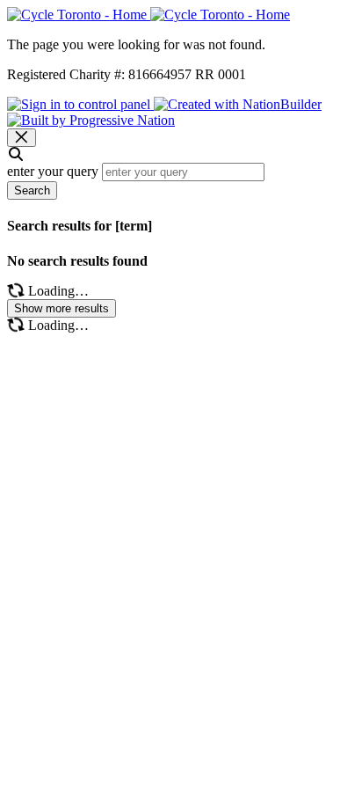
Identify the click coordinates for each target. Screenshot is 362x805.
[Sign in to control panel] (80, 104)
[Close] (21, 137)
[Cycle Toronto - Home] (148, 14)
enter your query (52, 171)
